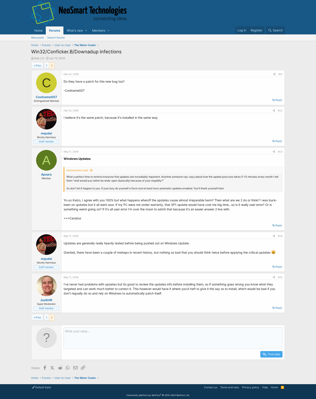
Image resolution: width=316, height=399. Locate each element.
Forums (54, 30)
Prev (38, 65)
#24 (280, 235)
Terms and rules (229, 387)
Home (38, 30)
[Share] (274, 74)
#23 (280, 151)
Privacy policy (250, 387)
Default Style (43, 387)
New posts (37, 37)
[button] (86, 30)
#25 (280, 277)
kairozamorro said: (77, 170)
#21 (280, 74)
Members (98, 30)
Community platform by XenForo (158, 395)
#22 (280, 110)
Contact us (210, 387)
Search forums (56, 37)
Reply (278, 100)
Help (265, 387)
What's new (75, 30)
